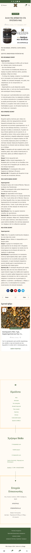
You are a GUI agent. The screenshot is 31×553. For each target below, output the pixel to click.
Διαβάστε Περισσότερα (15, 348)
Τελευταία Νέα (15, 13)
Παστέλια (16, 412)
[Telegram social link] (23, 290)
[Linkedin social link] (19, 290)
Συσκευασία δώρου (16, 417)
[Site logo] (15, 5)
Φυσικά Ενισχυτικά (16, 406)
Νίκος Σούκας (10, 25)
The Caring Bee (16, 403)
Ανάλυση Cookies (16, 536)
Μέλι (16, 397)
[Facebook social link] (11, 1)
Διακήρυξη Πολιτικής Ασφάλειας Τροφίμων (16, 539)
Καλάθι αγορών (16, 449)
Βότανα (16, 415)
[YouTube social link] (17, 1)
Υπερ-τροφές (16, 409)
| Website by (20, 546)
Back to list (15, 297)
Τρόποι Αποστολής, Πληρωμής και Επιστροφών (15, 461)
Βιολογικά (16, 400)
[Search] (29, 5)
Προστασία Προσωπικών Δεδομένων (16, 533)
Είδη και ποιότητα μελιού (15, 328)
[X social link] (13, 1)
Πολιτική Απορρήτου (16, 530)
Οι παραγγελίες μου (16, 455)
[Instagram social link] (15, 1)
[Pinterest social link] (19, 1)
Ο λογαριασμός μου (16, 444)
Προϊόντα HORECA (16, 420)
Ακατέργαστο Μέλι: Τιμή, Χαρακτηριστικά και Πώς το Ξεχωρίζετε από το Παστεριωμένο (14, 334)
